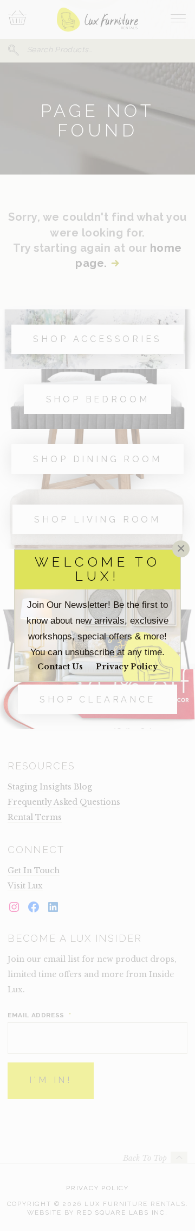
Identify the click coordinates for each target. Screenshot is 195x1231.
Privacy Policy (127, 667)
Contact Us (60, 667)
